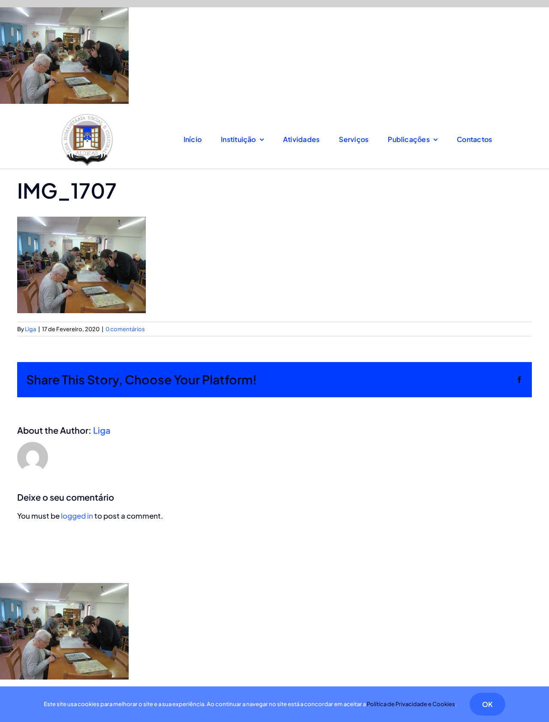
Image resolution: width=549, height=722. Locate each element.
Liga (30, 329)
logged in (77, 515)
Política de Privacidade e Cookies (411, 704)
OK (487, 704)
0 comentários (125, 329)
